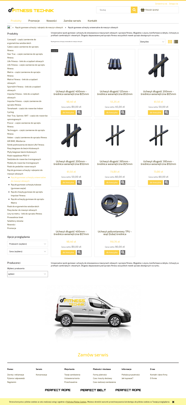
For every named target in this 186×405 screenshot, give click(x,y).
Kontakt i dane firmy (158, 375)
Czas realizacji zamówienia (104, 382)
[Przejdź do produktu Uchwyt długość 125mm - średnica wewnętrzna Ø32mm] (114, 69)
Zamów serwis (93, 354)
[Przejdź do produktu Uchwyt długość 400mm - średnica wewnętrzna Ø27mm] (71, 209)
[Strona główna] (33, 9)
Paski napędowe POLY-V (18, 155)
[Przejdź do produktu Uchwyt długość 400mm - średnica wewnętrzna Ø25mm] (71, 69)
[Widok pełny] (176, 41)
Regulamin (11, 382)
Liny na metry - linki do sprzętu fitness (24, 213)
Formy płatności (100, 375)
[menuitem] (16, 20)
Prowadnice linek (15, 217)
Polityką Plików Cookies (76, 402)
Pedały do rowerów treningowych (23, 163)
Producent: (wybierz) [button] (18, 244)
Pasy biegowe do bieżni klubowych (23, 148)
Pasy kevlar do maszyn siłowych (22, 210)
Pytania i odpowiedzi (16, 378)
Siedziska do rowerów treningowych (24, 159)
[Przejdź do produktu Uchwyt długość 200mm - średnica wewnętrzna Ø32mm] (71, 139)
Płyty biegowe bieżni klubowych (22, 152)
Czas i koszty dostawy (102, 378)
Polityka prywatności (131, 375)
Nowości (11, 224)
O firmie (153, 378)
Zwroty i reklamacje (15, 375)
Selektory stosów (15, 221)
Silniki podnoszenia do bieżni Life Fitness (25, 144)
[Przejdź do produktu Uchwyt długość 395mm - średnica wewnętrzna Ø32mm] (158, 139)
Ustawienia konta (71, 378)
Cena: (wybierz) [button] (15, 251)
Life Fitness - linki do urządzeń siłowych (25, 61)
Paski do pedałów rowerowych (21, 166)
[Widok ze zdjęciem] (170, 41)
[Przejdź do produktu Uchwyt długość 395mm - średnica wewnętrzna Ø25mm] (114, 139)
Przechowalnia (70, 382)
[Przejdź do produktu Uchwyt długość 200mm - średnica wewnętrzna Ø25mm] (158, 69)
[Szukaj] (134, 10)
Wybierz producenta (15, 268)
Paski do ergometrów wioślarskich (23, 206)
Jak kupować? (127, 378)
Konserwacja (41, 375)
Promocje (11, 228)
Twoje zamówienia (72, 375)
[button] (79, 112)
